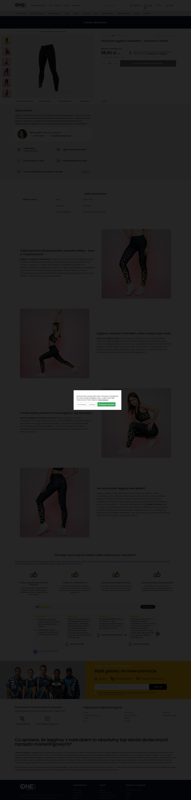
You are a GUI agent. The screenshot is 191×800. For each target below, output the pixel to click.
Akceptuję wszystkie (106, 404)
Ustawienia (92, 404)
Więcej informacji (103, 400)
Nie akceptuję (82, 404)
